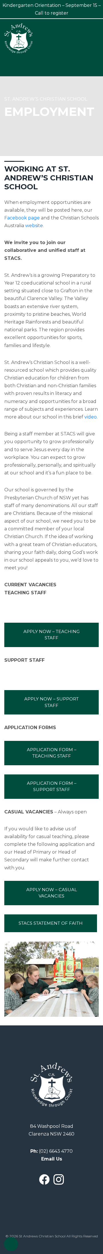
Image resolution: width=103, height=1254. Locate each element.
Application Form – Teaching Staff (52, 753)
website (34, 225)
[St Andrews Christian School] (18, 38)
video (90, 417)
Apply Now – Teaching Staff (52, 635)
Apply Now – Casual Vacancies (52, 893)
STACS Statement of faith (51, 923)
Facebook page (22, 218)
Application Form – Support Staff (52, 786)
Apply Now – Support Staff (52, 702)
